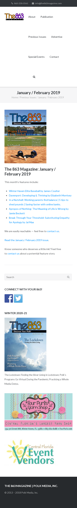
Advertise (56, 36)
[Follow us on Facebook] (8, 298)
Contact (54, 56)
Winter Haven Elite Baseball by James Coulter (34, 190)
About (31, 16)
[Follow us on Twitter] (18, 298)
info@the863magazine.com (48, 3)
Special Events (36, 56)
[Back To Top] (68, 499)
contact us (53, 231)
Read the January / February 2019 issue (26, 240)
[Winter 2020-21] (25, 370)
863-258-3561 (21, 3)
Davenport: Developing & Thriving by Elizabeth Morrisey (40, 195)
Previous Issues (37, 36)
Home (15, 97)
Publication (46, 16)
